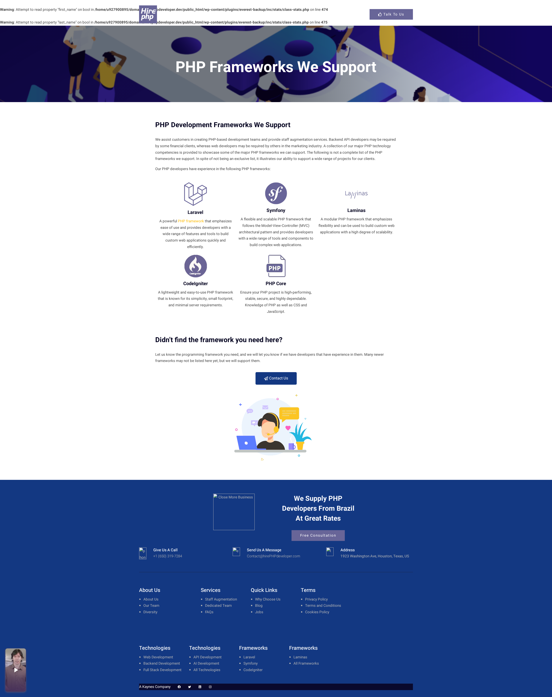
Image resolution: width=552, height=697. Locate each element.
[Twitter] (189, 687)
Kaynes (148, 686)
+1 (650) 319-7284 (167, 556)
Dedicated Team (218, 605)
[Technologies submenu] (296, 14)
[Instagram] (210, 687)
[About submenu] (253, 14)
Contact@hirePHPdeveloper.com (273, 556)
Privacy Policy (316, 599)
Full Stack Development (162, 670)
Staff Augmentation (221, 599)
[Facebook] (179, 687)
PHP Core (276, 283)
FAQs (209, 612)
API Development (207, 657)
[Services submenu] (346, 14)
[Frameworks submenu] (324, 14)
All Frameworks (306, 663)
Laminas (356, 210)
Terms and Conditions (323, 605)
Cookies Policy (317, 612)
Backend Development (161, 663)
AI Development (206, 663)
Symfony (276, 210)
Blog (259, 605)
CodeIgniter (195, 283)
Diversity (150, 612)
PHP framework (191, 221)
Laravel (195, 212)
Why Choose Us (268, 599)
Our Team (151, 605)
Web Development (158, 657)
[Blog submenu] (362, 14)
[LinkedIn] (200, 687)
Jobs (259, 612)
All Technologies (206, 670)
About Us (150, 599)
